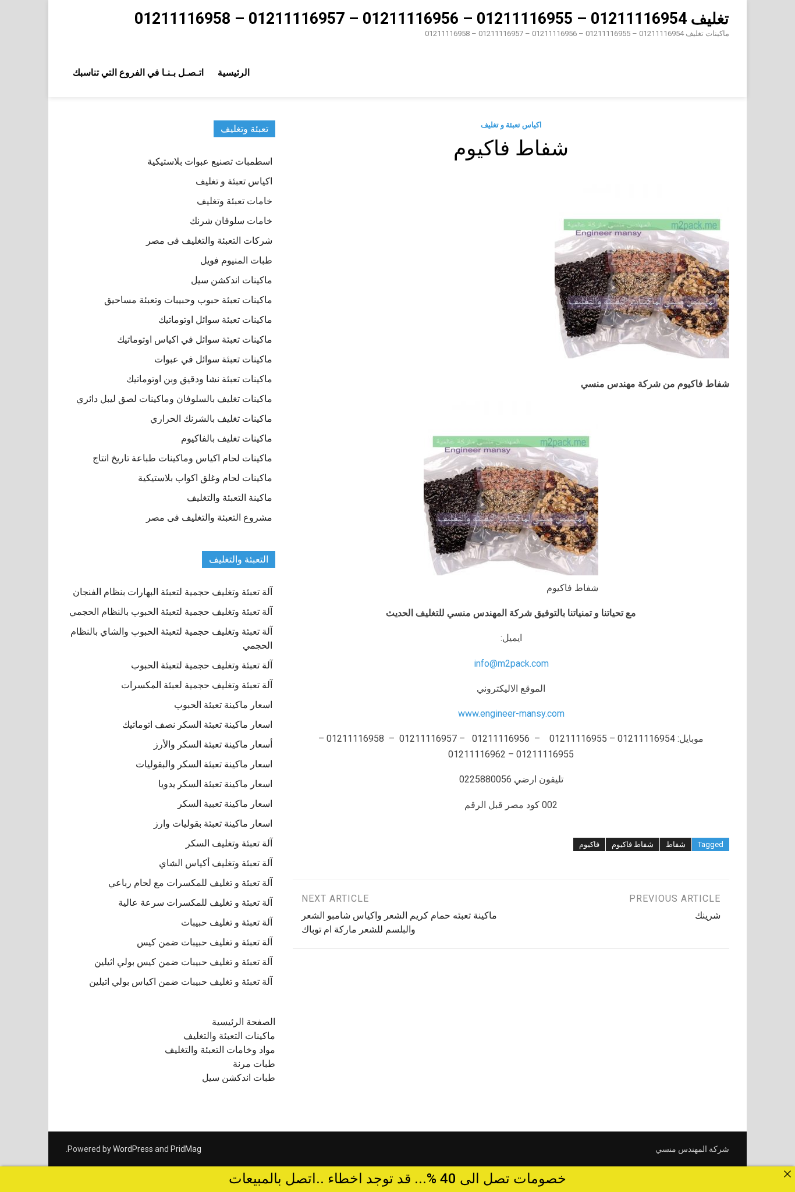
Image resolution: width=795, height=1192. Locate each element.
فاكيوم (589, 844)
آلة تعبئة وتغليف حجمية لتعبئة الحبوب (201, 665)
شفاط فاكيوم (633, 844)
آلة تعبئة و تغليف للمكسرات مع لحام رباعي (190, 882)
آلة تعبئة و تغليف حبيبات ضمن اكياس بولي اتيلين (180, 981)
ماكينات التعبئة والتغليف (229, 1035)
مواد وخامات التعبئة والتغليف (220, 1049)
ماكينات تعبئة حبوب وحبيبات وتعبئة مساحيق (188, 299)
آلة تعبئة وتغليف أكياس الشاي (215, 863)
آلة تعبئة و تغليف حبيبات (226, 922)
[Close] (787, 1174)
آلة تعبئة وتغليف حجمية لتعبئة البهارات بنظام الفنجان (172, 591)
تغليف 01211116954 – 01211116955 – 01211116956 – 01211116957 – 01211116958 (431, 18)
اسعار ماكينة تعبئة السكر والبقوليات (204, 764)
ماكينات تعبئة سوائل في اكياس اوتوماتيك (194, 339)
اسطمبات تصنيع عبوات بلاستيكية (209, 161)
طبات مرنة (254, 1063)
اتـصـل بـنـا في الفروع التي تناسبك (138, 72)
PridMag (186, 1149)
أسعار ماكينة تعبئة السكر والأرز (213, 744)
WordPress (133, 1149)
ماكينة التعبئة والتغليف (229, 497)
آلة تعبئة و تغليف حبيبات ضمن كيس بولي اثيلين (183, 961)
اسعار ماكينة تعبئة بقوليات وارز (213, 823)
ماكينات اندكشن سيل (231, 280)
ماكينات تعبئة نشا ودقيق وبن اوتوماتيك (199, 379)
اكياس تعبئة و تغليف (511, 124)
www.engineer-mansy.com (511, 713)
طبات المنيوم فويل (236, 260)
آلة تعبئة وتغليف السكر (229, 843)
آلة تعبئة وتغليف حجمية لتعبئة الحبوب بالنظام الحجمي (170, 611)
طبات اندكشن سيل (238, 1077)
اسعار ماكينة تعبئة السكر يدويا (215, 783)
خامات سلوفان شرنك (231, 220)
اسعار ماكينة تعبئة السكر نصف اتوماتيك (197, 724)
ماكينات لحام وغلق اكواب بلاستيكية (205, 477)
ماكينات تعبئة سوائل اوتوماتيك (215, 319)
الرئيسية (234, 72)
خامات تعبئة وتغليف (234, 201)
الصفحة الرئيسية (243, 1021)
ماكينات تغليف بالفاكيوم (226, 438)
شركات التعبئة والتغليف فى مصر (209, 240)
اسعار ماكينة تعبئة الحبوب (223, 704)
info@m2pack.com (511, 663)
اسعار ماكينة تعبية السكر (225, 803)
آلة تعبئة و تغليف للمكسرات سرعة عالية (195, 902)
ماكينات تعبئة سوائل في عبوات (213, 359)
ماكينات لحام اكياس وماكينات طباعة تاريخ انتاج (182, 458)
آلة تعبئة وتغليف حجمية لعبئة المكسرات (196, 685)
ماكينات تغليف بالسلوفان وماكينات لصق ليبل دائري (174, 398)
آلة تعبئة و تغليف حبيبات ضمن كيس (204, 942)
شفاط (676, 844)
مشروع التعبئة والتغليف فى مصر (209, 517)
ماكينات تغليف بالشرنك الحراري (211, 418)
